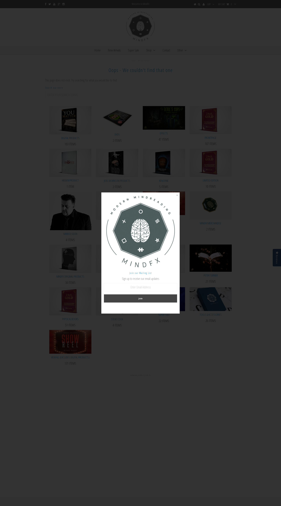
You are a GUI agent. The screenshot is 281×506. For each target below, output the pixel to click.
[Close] (177, 195)
